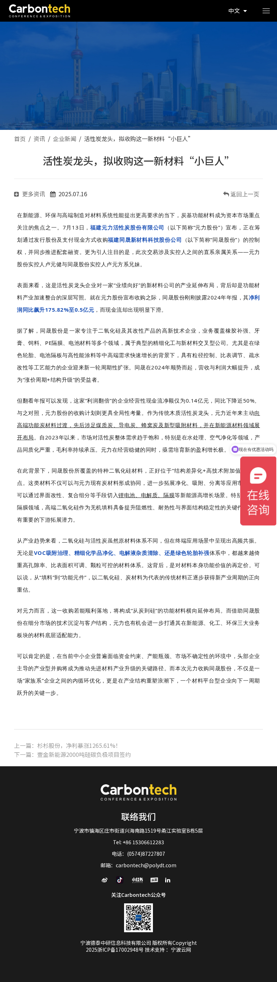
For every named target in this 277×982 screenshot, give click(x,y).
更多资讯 (33, 193)
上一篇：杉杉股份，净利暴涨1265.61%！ (67, 745)
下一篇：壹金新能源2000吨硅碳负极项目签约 (72, 754)
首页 (20, 138)
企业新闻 (64, 138)
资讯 (39, 138)
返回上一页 (244, 194)
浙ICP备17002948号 (121, 949)
